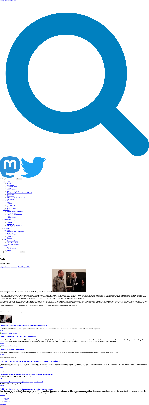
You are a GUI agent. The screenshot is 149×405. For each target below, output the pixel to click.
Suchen (19, 179)
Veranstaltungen (11, 217)
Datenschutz (10, 185)
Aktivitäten (6, 210)
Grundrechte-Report (12, 221)
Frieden (9, 188)
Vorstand (9, 203)
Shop (4, 239)
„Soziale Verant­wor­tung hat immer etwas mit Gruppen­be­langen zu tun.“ (25, 325)
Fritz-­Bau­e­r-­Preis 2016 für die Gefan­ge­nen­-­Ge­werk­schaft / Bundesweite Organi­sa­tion (30, 361)
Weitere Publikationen (13, 227)
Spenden (9, 238)
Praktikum (10, 236)
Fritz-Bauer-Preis (11, 213)
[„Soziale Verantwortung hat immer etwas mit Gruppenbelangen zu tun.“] (6, 322)
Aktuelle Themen (8, 182)
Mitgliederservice (11, 248)
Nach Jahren (14, 267)
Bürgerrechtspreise (5, 267)
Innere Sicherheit (11, 189)
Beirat (8, 207)
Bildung (9, 183)
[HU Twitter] (33, 177)
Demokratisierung (12, 186)
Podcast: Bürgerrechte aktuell (15, 225)
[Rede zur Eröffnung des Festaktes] (8, 346)
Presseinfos (6, 228)
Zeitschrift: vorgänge (12, 242)
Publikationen (7, 219)
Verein (8, 202)
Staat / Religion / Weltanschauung (16, 197)
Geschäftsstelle (11, 205)
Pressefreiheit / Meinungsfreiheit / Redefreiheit (19, 193)
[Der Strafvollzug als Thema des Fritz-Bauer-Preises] (8, 333)
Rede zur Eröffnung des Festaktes (12, 349)
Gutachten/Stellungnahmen (14, 214)
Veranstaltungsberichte (24, 267)
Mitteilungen (10, 224)
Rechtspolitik (10, 194)
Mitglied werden (11, 234)
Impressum (6, 398)
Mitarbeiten (10, 233)
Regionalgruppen (11, 208)
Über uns (5, 200)
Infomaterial (10, 247)
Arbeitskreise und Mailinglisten (15, 211)
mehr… (2, 330)
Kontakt (9, 250)
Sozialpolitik (10, 196)
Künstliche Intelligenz (13, 191)
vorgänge (9, 222)
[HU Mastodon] (10, 177)
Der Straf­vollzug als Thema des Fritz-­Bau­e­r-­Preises (18, 336)
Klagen (9, 216)
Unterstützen (6, 230)
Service (5, 245)
